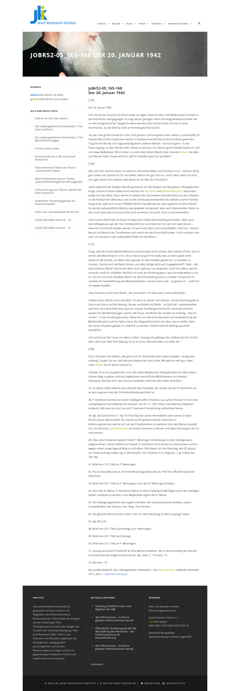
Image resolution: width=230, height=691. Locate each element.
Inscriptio (150, 191)
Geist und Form (166, 570)
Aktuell (116, 23)
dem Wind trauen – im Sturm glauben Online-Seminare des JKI (114, 619)
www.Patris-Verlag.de (116, 574)
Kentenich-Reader (178, 23)
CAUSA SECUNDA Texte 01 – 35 (53, 228)
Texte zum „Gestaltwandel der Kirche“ (57, 212)
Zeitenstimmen (119, 428)
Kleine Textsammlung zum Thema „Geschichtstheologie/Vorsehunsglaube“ (59, 180)
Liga (151, 621)
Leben (184, 152)
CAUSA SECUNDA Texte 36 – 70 (53, 220)
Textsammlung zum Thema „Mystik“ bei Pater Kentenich (58, 191)
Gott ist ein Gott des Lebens (51, 118)
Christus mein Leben (47, 148)
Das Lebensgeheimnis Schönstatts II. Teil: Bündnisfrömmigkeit (59, 139)
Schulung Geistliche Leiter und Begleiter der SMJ (113, 607)
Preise (142, 23)
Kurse (129, 23)
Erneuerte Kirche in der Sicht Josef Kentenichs (55, 158)
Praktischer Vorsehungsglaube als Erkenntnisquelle (55, 202)
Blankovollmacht (171, 191)
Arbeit (99, 365)
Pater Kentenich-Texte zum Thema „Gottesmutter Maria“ (55, 169)
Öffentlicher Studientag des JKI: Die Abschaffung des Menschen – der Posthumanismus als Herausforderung (115, 633)
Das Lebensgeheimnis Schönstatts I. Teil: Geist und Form (59, 128)
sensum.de (128, 683)
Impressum (97, 664)
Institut (101, 23)
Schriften (157, 23)
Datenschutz (175, 683)
